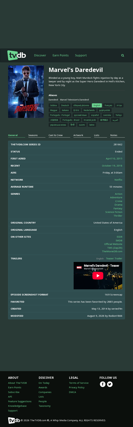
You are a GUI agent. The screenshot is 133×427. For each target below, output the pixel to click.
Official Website (113, 244)
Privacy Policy (77, 387)
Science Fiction (113, 211)
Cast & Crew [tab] (56, 135)
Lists (41, 396)
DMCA (72, 392)
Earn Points (61, 55)
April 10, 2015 (114, 158)
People (43, 401)
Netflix (118, 179)
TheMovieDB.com (112, 251)
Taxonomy (45, 405)
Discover (40, 55)
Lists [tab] (96, 135)
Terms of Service (79, 382)
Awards (43, 387)
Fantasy (118, 208)
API (10, 396)
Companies (45, 392)
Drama (118, 204)
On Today (44, 382)
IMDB (119, 240)
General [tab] (13, 135)
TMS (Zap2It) (114, 247)
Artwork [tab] (78, 135)
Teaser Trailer (114, 258)
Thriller (118, 215)
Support (81, 55)
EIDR (119, 236)
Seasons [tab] (33, 135)
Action (118, 193)
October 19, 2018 (112, 165)
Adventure (116, 197)
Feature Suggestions (19, 401)
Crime (118, 201)
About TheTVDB (17, 382)
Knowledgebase (17, 405)
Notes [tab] (113, 135)
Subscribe (13, 392)
